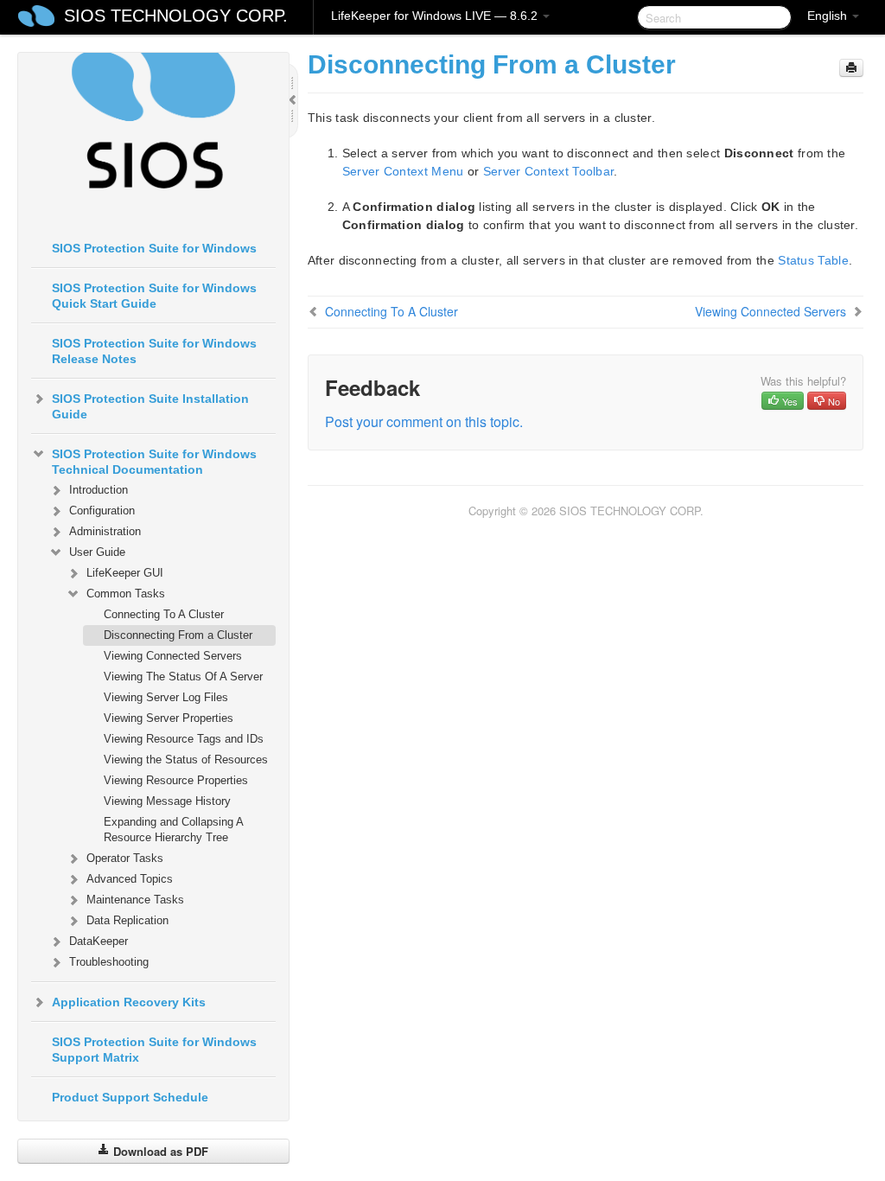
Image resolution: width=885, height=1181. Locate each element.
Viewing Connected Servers (173, 655)
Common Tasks (125, 593)
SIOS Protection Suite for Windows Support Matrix (154, 1049)
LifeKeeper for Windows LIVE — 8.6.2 (436, 15)
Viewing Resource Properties (176, 780)
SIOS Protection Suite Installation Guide (150, 406)
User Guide (97, 552)
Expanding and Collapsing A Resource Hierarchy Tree (173, 829)
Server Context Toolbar (548, 171)
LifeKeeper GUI (124, 572)
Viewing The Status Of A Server (183, 676)
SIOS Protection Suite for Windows (154, 248)
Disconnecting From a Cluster (178, 635)
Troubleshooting (109, 961)
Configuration (102, 510)
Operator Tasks (124, 858)
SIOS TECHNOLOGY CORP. (176, 15)
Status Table (813, 260)
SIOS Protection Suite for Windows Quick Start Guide (154, 295)
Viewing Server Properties (168, 718)
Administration (105, 531)
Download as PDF (159, 1151)
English (828, 15)
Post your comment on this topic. (424, 421)
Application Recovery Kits (129, 1002)
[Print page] (851, 68)
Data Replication (127, 920)
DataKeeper (98, 941)
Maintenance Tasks (135, 899)
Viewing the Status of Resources (186, 759)
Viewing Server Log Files (166, 697)
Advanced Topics (129, 878)
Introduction (98, 489)
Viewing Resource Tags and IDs (184, 738)
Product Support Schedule (130, 1097)
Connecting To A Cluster (164, 614)
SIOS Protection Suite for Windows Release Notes (154, 351)
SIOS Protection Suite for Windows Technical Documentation (154, 461)
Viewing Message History (167, 801)
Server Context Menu (403, 171)
